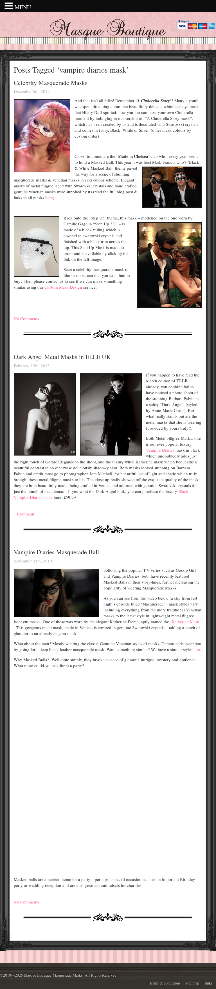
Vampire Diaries (160, 450)
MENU (23, 7)
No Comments (26, 318)
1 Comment (24, 514)
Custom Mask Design (63, 287)
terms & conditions (165, 983)
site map (192, 983)
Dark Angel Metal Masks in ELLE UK (62, 357)
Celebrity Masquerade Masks (50, 83)
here (49, 197)
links (208, 983)
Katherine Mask (185, 621)
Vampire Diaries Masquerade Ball (56, 552)
